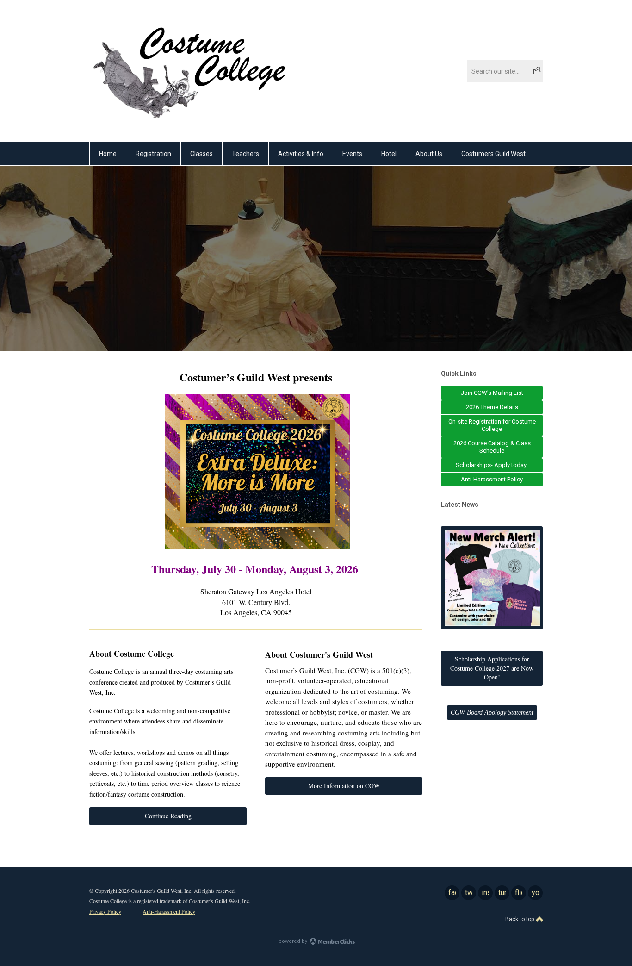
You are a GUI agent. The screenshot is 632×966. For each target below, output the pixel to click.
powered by (294, 941)
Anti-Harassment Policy (169, 911)
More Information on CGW (344, 785)
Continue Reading (168, 815)
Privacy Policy (105, 911)
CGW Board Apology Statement (492, 712)
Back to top (520, 919)
